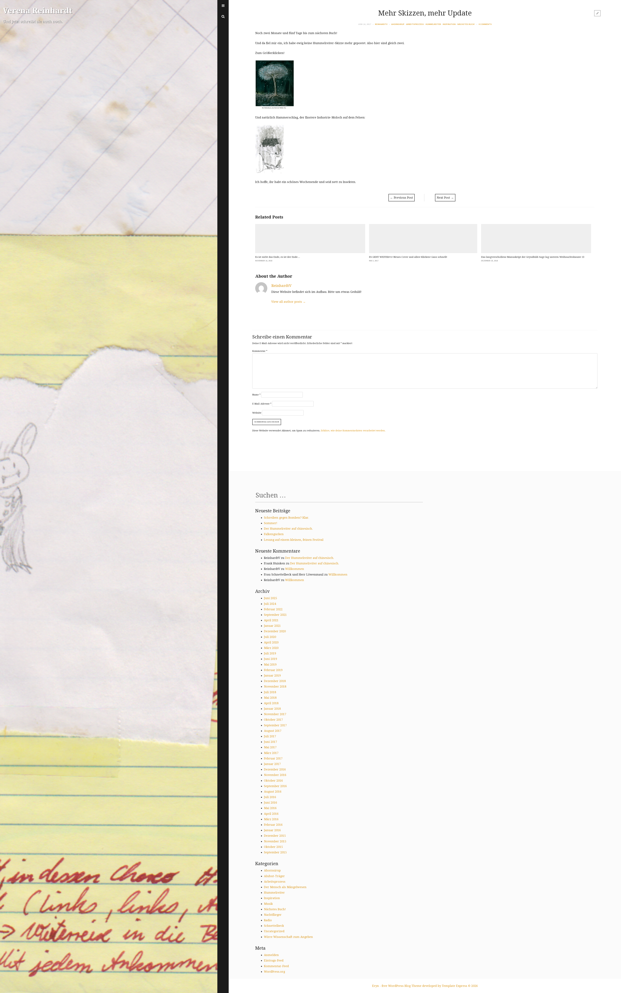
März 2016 (271, 819)
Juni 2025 (270, 598)
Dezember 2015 (275, 835)
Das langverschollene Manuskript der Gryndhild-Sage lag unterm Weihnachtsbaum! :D (532, 257)
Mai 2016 (270, 808)
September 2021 (275, 614)
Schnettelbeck (274, 925)
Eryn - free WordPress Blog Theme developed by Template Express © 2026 (425, 986)
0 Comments (485, 24)
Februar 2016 (273, 824)
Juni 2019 (270, 659)
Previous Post (401, 197)
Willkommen (294, 569)
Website (256, 412)
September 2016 (275, 786)
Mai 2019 (270, 664)
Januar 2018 (272, 708)
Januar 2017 (272, 764)
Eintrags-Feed (273, 960)
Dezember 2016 (275, 769)
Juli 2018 (270, 692)
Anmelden (271, 955)
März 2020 (271, 648)
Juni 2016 (270, 802)
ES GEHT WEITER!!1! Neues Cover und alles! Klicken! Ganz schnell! (408, 257)
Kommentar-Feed (276, 966)
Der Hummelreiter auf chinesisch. (288, 528)
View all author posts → (288, 301)
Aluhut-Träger (274, 876)
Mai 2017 (270, 747)
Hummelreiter (433, 24)
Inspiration (449, 24)
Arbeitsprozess (415, 24)
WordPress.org (274, 971)
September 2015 (275, 852)
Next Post (445, 197)
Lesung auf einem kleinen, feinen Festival (293, 539)
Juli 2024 (270, 603)
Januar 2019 (272, 675)
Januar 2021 (272, 625)
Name (256, 394)
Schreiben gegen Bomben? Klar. (286, 517)
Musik (268, 903)
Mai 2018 (270, 697)
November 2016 (275, 775)
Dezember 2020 (275, 631)
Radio (268, 920)
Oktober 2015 (273, 847)
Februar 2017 (273, 758)
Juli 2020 (270, 637)
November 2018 (275, 686)
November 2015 (275, 841)
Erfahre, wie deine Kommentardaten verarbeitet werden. (353, 430)
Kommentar (259, 351)
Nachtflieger (273, 914)
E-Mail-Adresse (261, 403)
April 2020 (271, 642)
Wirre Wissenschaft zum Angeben (288, 937)
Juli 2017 (270, 736)
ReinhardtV (381, 24)
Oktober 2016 (273, 780)
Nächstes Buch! (466, 24)
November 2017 (275, 714)
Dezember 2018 (275, 681)
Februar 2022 (273, 609)
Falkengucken (274, 534)
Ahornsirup (397, 24)
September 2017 (275, 725)
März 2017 (271, 753)
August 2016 (272, 791)
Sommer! (270, 523)
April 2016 (271, 813)
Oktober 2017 (273, 719)
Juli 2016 (270, 797)
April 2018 (271, 703)
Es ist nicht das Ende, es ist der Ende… (277, 257)
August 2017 (272, 730)
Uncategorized (274, 931)
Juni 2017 (270, 741)
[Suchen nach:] (339, 496)
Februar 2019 (273, 670)
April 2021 (271, 620)
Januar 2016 (272, 830)
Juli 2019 (270, 653)
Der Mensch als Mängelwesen (285, 887)
